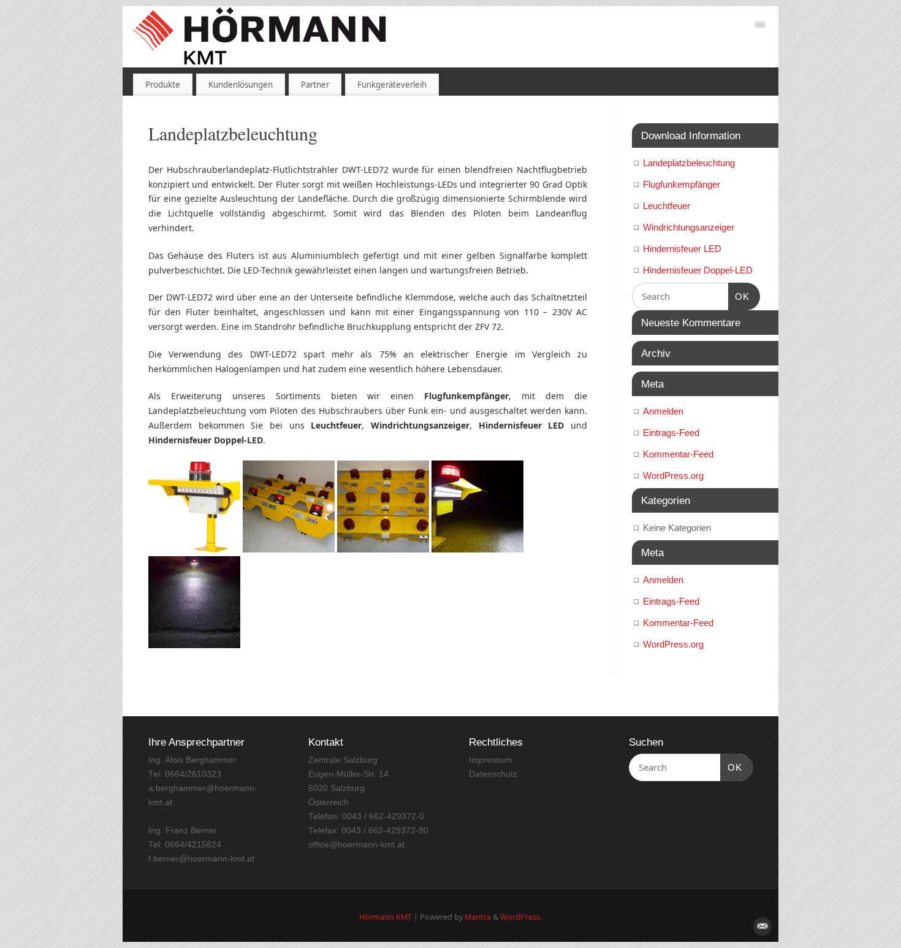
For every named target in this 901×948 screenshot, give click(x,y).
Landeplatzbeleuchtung (689, 163)
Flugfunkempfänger (681, 184)
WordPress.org (673, 475)
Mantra (478, 917)
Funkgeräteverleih (392, 84)
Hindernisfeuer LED (682, 248)
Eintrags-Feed (671, 432)
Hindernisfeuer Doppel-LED (698, 270)
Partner (315, 84)
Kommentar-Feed (678, 454)
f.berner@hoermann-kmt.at (201, 858)
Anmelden (663, 411)
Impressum (490, 760)
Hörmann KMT (385, 917)
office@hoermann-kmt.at (356, 844)
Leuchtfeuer (666, 206)
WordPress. (521, 917)
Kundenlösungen (240, 84)
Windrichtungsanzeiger (688, 227)
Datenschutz (493, 774)
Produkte (162, 84)
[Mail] (760, 26)
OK (739, 296)
